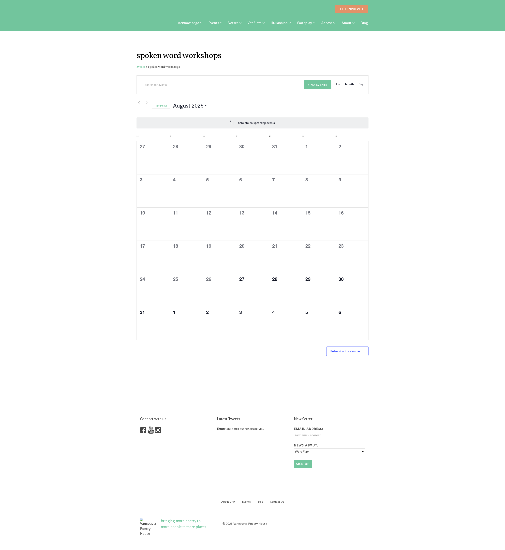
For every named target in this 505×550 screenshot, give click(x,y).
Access (326, 23)
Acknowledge (188, 23)
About (346, 23)
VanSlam (254, 23)
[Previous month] (139, 102)
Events (213, 23)
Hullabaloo (279, 23)
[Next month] (146, 102)
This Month (161, 105)
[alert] (252, 122)
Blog (364, 23)
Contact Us (277, 501)
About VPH (228, 501)
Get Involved (351, 9)
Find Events (317, 85)
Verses (233, 23)
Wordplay (304, 23)
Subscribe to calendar (345, 351)
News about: (306, 445)
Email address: (308, 429)
